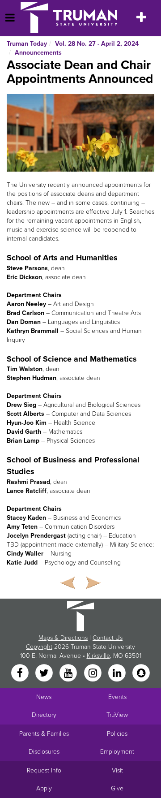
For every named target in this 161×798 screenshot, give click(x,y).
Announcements (38, 52)
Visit (117, 770)
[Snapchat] (141, 673)
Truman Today (27, 43)
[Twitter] (45, 673)
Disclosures (44, 751)
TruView (117, 715)
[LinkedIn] (118, 673)
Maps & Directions (63, 638)
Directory (44, 715)
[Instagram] (93, 673)
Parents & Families (44, 734)
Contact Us (108, 638)
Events (117, 697)
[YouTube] (69, 673)
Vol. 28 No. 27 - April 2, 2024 (97, 43)
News (43, 697)
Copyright (39, 647)
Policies (117, 734)
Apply (44, 788)
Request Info (44, 770)
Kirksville (98, 656)
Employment (117, 751)
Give (117, 788)
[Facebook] (20, 673)
